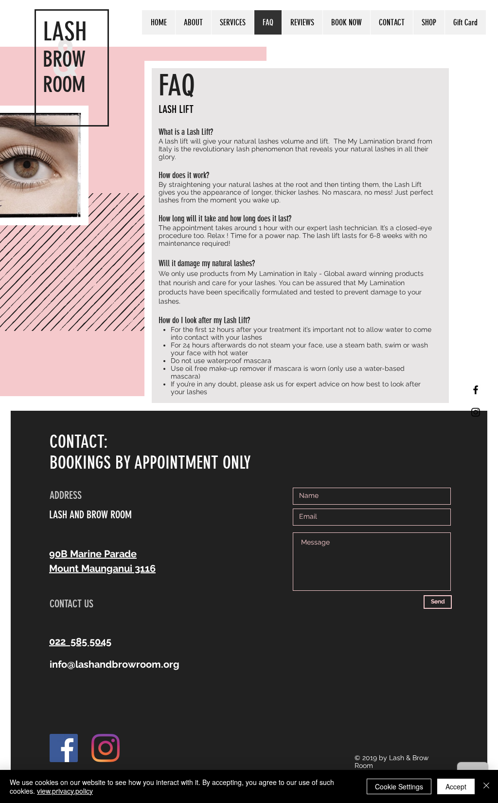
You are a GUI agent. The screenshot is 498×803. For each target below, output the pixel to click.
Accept (455, 786)
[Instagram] (105, 748)
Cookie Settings (399, 786)
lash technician (353, 228)
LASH (65, 31)
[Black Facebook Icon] (475, 390)
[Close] (486, 786)
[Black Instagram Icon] (475, 412)
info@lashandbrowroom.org (114, 664)
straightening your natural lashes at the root (238, 184)
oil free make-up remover (226, 368)
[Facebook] (64, 748)
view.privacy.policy (65, 791)
